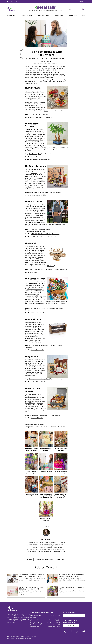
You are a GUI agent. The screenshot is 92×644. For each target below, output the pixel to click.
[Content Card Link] (31, 446)
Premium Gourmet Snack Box (38, 415)
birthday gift (33, 77)
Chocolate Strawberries (53, 626)
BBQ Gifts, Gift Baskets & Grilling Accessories (45, 234)
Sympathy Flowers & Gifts (54, 619)
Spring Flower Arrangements (38, 623)
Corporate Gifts (34, 626)
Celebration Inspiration (44, 559)
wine (46, 111)
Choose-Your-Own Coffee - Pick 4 (39, 379)
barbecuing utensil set (33, 217)
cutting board (39, 215)
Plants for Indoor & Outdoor (54, 623)
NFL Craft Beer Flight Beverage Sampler (41, 345)
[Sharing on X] (21, 54)
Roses (31, 621)
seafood (37, 100)
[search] (65, 9)
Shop (83, 15)
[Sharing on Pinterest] (21, 58)
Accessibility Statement (29, 636)
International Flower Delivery (54, 624)
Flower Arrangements (36, 619)
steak (44, 100)
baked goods (36, 283)
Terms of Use (19, 636)
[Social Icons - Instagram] (12, 2)
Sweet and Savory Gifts (38, 195)
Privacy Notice (11, 636)
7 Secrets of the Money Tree (41, 159)
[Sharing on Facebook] (21, 50)
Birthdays (29, 559)
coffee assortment (33, 365)
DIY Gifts (34, 272)
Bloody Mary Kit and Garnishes (38, 192)
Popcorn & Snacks (37, 418)
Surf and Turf (33, 114)
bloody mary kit (38, 176)
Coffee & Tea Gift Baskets (39, 382)
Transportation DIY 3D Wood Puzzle (40, 269)
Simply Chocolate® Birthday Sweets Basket (42, 308)
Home (37, 48)
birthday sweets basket (34, 289)
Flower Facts (73, 15)
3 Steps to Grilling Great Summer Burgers (45, 237)
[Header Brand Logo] (11, 10)
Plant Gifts (34, 157)
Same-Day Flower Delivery (54, 615)
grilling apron (30, 215)
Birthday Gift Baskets (37, 313)
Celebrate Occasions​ (26, 15)
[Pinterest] (77, 632)
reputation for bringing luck (34, 140)
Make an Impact (59, 15)
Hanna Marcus (46, 61)
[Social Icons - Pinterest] (16, 2)
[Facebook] (64, 632)
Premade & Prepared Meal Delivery (42, 117)
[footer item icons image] (13, 611)
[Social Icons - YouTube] (20, 2)
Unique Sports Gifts (37, 350)
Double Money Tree (35, 154)
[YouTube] (84, 632)
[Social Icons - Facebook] (7, 2)
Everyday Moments (43, 15)
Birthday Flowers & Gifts (53, 621)
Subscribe (71, 625)
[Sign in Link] (83, 10)
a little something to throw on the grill (39, 224)
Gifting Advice (11, 15)
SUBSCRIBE (81, 1)
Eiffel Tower (50, 266)
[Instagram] (71, 632)
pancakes (34, 173)
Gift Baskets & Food (35, 624)
